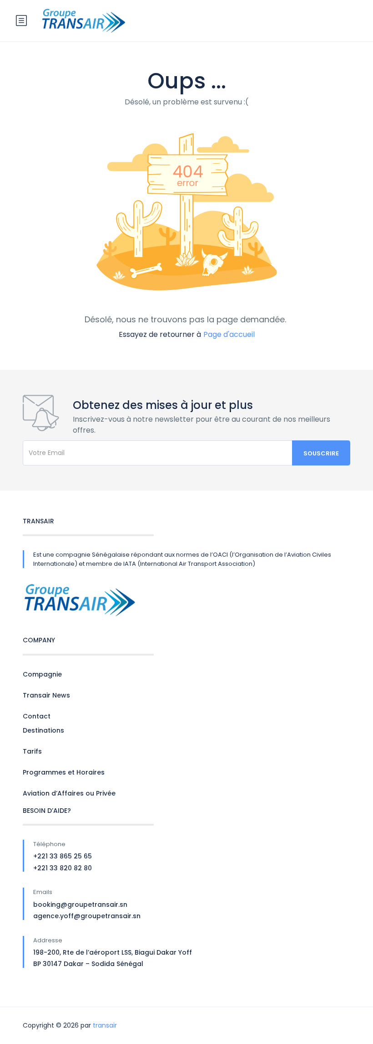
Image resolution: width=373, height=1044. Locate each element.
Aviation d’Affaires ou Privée (69, 793)
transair (105, 1025)
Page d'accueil (229, 334)
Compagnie (42, 674)
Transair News (46, 695)
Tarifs (32, 751)
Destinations (43, 730)
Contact (36, 716)
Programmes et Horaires (64, 772)
